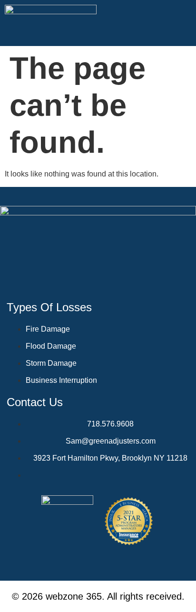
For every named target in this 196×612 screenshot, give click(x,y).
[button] (183, 23)
